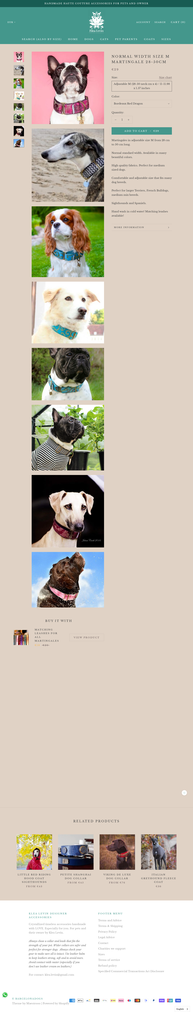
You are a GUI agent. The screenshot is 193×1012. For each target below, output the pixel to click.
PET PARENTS (126, 39)
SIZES (166, 39)
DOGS (89, 39)
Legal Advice (106, 937)
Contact (103, 943)
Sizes (101, 954)
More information (129, 227)
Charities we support (111, 948)
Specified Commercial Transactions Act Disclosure (131, 971)
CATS (104, 39)
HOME (73, 39)
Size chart (165, 77)
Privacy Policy (107, 931)
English (180, 1009)
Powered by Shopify (56, 1003)
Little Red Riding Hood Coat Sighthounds (34, 878)
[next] (183, 858)
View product (87, 637)
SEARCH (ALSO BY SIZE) (42, 39)
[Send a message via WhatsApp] (5, 994)
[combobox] (182, 1009)
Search (160, 22)
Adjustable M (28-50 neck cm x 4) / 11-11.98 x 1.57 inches (142, 86)
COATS (149, 39)
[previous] (9, 858)
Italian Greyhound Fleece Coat (158, 878)
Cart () (178, 22)
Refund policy (107, 965)
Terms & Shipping (110, 926)
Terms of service (109, 960)
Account (143, 22)
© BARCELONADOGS (27, 998)
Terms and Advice (110, 920)
